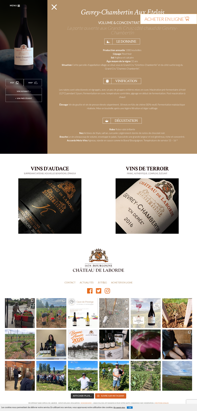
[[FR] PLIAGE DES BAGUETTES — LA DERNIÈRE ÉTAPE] (20, 344)
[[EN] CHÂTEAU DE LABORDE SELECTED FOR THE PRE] (83, 313)
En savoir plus (119, 407)
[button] (15, 82)
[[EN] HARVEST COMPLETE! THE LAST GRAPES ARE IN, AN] (51, 376)
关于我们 (102, 282)
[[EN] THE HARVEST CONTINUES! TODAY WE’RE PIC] (177, 376)
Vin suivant (24, 91)
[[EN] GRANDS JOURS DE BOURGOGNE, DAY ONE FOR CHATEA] (51, 344)
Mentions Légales (162, 403)
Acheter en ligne (122, 282)
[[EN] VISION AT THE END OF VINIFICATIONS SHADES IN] (146, 344)
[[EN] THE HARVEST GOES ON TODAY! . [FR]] (83, 376)
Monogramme (86, 403)
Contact (70, 282)
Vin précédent (23, 98)
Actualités (87, 282)
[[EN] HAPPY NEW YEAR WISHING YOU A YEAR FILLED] (83, 344)
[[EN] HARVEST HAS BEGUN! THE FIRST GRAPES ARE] (51, 313)
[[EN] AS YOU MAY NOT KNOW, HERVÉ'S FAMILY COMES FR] (114, 376)
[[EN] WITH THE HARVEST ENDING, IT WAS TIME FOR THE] (20, 376)
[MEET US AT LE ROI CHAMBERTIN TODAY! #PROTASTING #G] (114, 344)
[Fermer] (196, 1)
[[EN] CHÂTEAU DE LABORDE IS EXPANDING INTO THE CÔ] (146, 376)
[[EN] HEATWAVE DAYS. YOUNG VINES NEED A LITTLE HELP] (114, 313)
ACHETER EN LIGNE (165, 19)
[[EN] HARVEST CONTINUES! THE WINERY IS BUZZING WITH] (20, 313)
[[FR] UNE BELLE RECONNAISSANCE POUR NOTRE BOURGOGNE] (146, 313)
